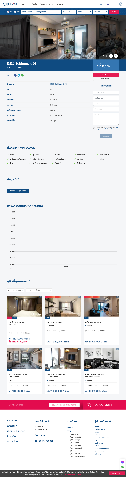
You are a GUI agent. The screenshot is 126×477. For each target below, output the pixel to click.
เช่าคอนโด (12, 426)
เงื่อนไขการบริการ (109, 129)
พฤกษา (97, 426)
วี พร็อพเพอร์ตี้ (99, 429)
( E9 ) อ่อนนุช (75, 440)
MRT (69, 427)
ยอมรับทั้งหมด (117, 473)
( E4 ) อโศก (74, 451)
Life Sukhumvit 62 (94, 322)
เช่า (28, 4)
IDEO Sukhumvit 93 (58, 84)
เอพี (95, 440)
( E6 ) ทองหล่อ (75, 445)
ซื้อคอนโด (12, 420)
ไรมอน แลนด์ (99, 451)
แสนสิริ (96, 446)
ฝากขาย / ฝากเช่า (56, 4)
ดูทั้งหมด (97, 454)
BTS (69, 431)
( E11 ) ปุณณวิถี (75, 437)
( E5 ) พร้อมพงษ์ (76, 448)
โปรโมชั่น (43, 4)
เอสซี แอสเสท (99, 443)
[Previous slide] (111, 56)
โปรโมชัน (11, 436)
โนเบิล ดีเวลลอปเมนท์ (101, 448)
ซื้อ (23, 4)
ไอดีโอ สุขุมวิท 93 (16, 322)
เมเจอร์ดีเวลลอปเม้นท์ (101, 437)
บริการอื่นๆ (12, 441)
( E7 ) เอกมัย (74, 442)
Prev (10, 306)
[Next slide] (116, 56)
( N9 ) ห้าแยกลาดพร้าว (78, 456)
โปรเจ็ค (34, 4)
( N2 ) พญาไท (75, 454)
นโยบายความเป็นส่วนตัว (72, 474)
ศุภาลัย (96, 432)
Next (39, 306)
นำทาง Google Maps (18, 191)
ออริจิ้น (97, 435)
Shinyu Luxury (40, 426)
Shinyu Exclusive (41, 429)
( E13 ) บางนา (75, 434)
